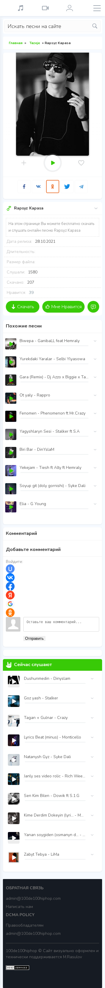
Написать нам (19, 906)
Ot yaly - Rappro (35, 395)
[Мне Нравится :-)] (81, 163)
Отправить (34, 638)
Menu (97, 8)
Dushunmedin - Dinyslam (47, 678)
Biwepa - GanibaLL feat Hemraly (50, 341)
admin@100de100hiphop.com (33, 898)
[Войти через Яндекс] (10, 595)
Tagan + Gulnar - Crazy (46, 717)
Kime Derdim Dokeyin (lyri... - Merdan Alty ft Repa (54, 815)
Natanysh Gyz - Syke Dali (47, 757)
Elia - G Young (33, 504)
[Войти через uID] (10, 568)
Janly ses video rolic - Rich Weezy (54, 776)
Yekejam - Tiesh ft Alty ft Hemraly (50, 467)
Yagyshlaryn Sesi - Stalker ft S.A (50, 431)
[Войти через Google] (10, 603)
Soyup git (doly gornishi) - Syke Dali (52, 485)
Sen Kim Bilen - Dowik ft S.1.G (51, 795)
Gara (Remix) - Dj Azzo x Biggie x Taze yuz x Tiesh (54, 377)
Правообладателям (24, 925)
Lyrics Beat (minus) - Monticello (52, 737)
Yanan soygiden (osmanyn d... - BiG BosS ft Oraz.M (54, 835)
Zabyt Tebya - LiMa (41, 854)
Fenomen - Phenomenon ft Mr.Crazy (52, 413)
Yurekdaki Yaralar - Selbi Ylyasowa (52, 359)
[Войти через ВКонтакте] (10, 577)
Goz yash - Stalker (41, 698)
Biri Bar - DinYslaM (37, 449)
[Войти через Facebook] (10, 586)
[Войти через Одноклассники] (10, 612)
